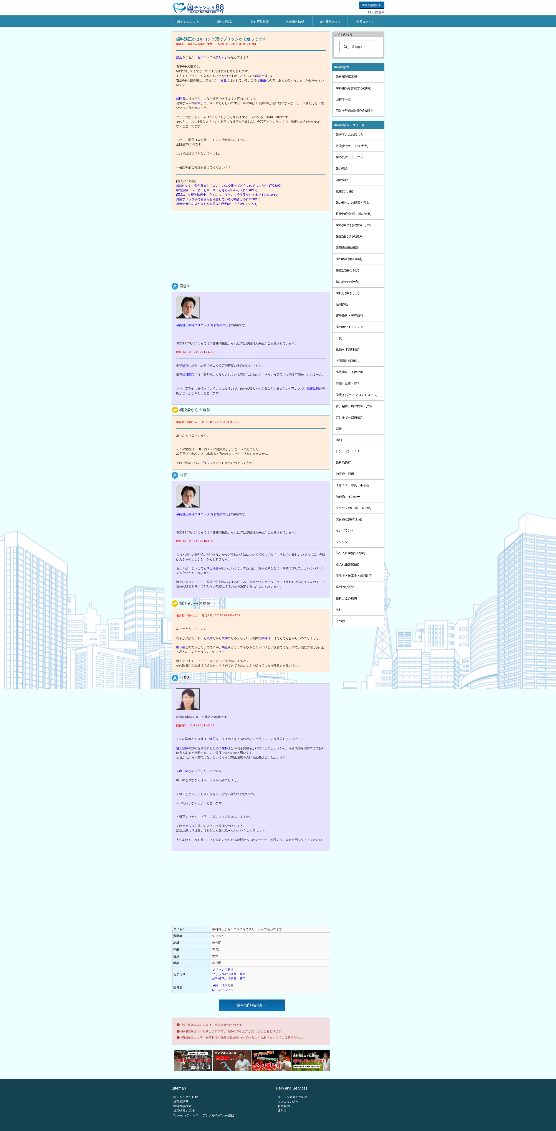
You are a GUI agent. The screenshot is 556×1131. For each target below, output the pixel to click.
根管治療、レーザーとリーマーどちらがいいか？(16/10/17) (216, 190)
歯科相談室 (224, 21)
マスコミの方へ (288, 1101)
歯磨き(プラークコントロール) (356, 395)
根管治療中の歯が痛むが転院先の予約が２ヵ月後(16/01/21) (216, 204)
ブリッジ (222, 57)
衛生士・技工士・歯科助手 (354, 575)
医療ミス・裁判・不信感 (352, 485)
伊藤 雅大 (219, 985)
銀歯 (258, 75)
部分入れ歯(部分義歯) (350, 553)
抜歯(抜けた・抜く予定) (352, 146)
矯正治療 (313, 388)
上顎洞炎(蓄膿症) (347, 360)
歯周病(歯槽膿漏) (347, 247)
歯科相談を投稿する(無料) (353, 88)
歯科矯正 (267, 638)
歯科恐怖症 (343, 462)
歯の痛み (342, 168)
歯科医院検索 (260, 21)
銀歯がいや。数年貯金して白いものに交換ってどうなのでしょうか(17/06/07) (229, 185)
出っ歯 (180, 647)
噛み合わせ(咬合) (347, 281)
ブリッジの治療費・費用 (229, 974)
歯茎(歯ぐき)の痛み (349, 236)
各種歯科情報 (295, 21)
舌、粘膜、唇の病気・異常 (354, 406)
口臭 (339, 338)
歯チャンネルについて (293, 1097)
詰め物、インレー (348, 496)
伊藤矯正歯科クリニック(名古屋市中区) (203, 325)
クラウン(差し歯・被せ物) (353, 508)
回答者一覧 (343, 99)
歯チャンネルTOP (189, 21)
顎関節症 (342, 304)
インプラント (345, 530)
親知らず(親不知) (347, 349)
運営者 (282, 1110)
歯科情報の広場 (184, 1110)
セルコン (203, 57)
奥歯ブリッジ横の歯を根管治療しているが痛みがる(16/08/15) (218, 199)
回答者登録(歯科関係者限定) (355, 110)
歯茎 (223, 80)
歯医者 (180, 98)
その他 (340, 621)
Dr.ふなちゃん (221, 989)
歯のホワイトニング (349, 327)
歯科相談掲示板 (372, 5)
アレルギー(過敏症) (349, 417)
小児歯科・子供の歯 (349, 372)
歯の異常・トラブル (349, 157)
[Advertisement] (252, 246)
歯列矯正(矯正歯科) (349, 259)
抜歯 (197, 103)
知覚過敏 (342, 180)
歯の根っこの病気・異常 (352, 202)
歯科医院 (188, 374)
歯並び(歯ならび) (347, 270)
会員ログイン (365, 21)
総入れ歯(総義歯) (347, 564)
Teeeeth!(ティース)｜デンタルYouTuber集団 (203, 1115)
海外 (339, 609)
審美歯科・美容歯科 (349, 315)
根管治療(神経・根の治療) (353, 214)
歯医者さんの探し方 (349, 134)
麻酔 (339, 428)
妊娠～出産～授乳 (348, 383)
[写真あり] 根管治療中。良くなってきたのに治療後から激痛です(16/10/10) (227, 194)
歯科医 (226, 748)
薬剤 (339, 440)
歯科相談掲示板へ (252, 1005)
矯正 (179, 57)
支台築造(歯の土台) (349, 519)
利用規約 (284, 1106)
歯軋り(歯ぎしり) (347, 293)
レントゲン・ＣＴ (348, 451)
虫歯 (263, 80)
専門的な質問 (345, 587)
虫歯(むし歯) (344, 191)
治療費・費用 (345, 474)
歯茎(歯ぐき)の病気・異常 (353, 225)
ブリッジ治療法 (222, 969)
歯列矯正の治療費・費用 (229, 978)
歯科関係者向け (330, 21)
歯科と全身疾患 (346, 598)
